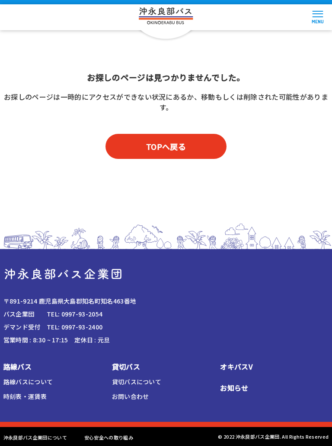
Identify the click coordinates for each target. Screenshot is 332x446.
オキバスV (236, 366)
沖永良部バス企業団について (35, 437)
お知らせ (234, 388)
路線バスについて (28, 381)
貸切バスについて (137, 381)
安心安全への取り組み (108, 437)
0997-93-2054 (82, 314)
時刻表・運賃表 (25, 396)
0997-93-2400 (82, 327)
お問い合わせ (130, 396)
